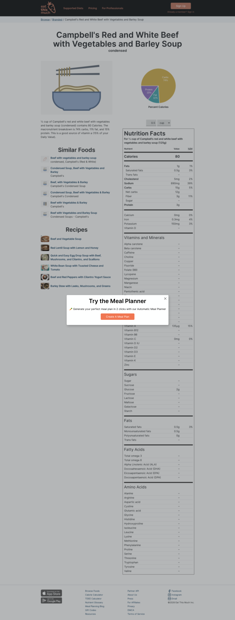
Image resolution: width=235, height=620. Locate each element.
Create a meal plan (117, 316)
